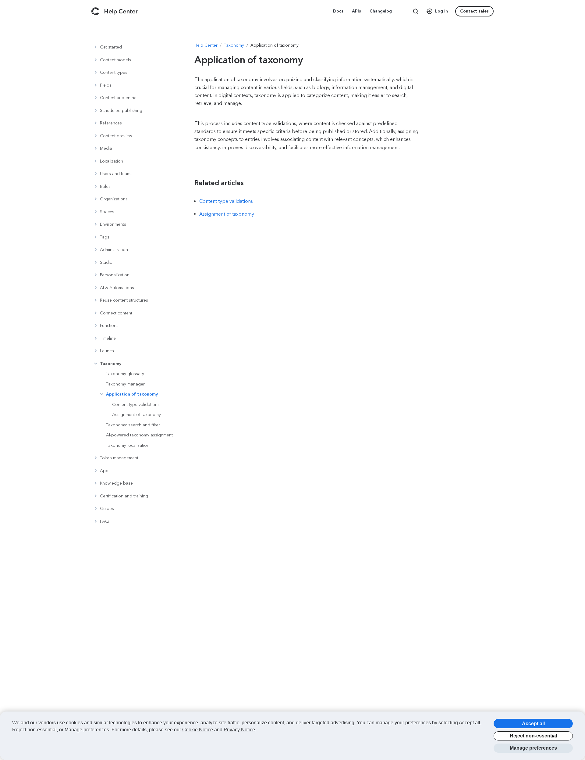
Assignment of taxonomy (226, 214)
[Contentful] (95, 11)
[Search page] (416, 11)
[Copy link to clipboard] (215, 183)
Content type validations (226, 201)
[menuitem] (339, 11)
